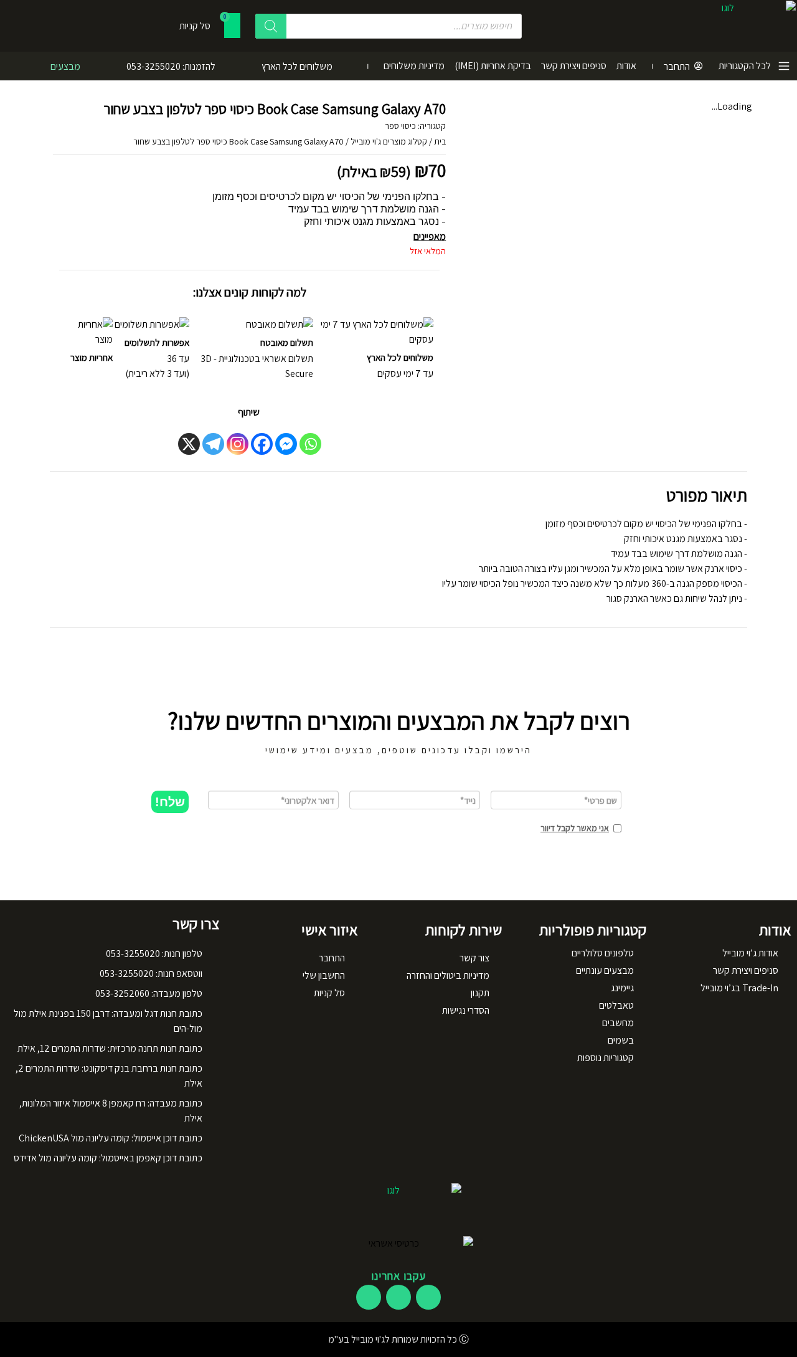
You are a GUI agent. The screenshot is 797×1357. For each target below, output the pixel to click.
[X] (189, 444)
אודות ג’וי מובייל (750, 952)
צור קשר (474, 957)
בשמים (621, 1040)
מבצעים (65, 66)
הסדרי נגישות (465, 1010)
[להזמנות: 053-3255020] (230, 66)
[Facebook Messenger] (286, 444)
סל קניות (329, 992)
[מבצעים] (95, 66)
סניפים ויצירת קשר (573, 65)
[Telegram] (213, 444)
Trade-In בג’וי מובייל (739, 987)
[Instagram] (237, 444)
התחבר (677, 66)
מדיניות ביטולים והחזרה (448, 975)
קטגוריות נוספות (605, 1057)
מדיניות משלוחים (414, 65)
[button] (170, 802)
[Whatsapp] (310, 444)
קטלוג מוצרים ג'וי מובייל (389, 141)
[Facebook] (262, 444)
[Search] (270, 26)
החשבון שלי (324, 975)
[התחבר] (698, 66)
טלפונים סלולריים (603, 952)
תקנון (480, 992)
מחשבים (618, 1022)
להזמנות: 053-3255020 (170, 66)
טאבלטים (616, 1005)
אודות (626, 65)
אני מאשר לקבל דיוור (574, 828)
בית (440, 141)
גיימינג (622, 987)
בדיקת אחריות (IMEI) (493, 65)
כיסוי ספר (400, 125)
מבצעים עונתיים (605, 970)
